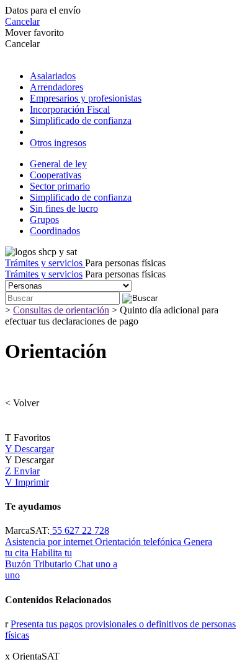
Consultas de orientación (61, 310)
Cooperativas (55, 175)
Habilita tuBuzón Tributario (39, 558)
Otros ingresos (58, 142)
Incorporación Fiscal (70, 109)
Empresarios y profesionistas (85, 98)
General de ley (58, 164)
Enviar (22, 471)
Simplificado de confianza (81, 120)
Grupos (44, 219)
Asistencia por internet (50, 541)
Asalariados (53, 76)
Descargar (29, 448)
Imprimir (27, 482)
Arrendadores (56, 87)
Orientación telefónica (139, 541)
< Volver (22, 403)
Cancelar (22, 21)
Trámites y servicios (45, 263)
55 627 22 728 (79, 530)
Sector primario (60, 186)
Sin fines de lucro (64, 208)
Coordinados (55, 230)
